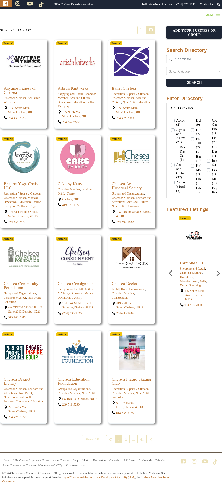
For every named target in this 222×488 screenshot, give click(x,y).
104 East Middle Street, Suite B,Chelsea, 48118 (23, 214)
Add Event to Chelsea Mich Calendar (144, 460)
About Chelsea (61, 460)
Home (6, 460)
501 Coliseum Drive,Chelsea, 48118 (129, 405)
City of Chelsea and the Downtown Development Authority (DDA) (98, 477)
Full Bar (199, 156)
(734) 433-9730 (72, 313)
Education (78, 102)
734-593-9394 (193, 301)
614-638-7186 (125, 413)
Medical (33, 198)
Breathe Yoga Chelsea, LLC (23, 185)
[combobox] (194, 71)
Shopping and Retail (70, 94)
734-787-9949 (125, 313)
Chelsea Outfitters (188, 265)
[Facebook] (6, 3)
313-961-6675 (17, 317)
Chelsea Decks (124, 283)
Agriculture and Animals (184, 135)
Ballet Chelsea (124, 88)
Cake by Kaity (70, 183)
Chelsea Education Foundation (74, 381)
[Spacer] (49, 4)
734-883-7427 (17, 221)
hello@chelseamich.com (157, 4)
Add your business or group (194, 32)
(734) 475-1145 (186, 4)
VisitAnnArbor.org (76, 465)
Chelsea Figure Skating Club (131, 381)
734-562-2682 (71, 122)
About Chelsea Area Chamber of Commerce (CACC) (32, 465)
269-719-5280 (71, 404)
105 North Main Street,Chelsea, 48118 (75, 114)
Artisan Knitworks (73, 88)
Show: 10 (92, 439)
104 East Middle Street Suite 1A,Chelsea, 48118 (77, 305)
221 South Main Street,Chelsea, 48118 (21, 409)
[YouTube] (30, 3)
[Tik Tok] (41, 3)
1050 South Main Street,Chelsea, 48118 (129, 110)
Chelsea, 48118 (71, 199)
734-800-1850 (125, 221)
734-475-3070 (125, 118)
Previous (170, 273)
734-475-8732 (17, 417)
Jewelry (77, 297)
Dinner (201, 131)
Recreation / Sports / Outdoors (131, 94)
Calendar (114, 460)
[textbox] (194, 71)
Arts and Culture (80, 98)
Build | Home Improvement (128, 289)
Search (194, 82)
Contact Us (206, 4)
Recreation (99, 460)
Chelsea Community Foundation (21, 285)
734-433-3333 (17, 118)
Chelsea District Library (17, 381)
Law (215, 172)
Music (85, 460)
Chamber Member (15, 98)
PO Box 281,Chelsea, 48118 (79, 398)
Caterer (71, 193)
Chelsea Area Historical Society (127, 185)
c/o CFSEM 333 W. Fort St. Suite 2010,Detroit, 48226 (26, 309)
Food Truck (200, 143)
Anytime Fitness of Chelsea (20, 90)
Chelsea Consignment (76, 283)
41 (142, 439)
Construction (120, 297)
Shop (75, 460)
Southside (34, 98)
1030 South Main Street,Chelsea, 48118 (21, 110)
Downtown (64, 102)
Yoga (33, 206)
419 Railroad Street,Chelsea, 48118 (129, 305)
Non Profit (129, 102)
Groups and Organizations (128, 193)
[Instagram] (18, 3)
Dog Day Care (183, 153)
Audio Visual (180, 186)
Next (217, 273)
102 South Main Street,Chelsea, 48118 (194, 291)
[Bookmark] (4, 79)
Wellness (9, 102)
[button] (210, 15)
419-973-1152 (71, 205)
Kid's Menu (200, 169)
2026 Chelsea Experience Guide (73, 4)
